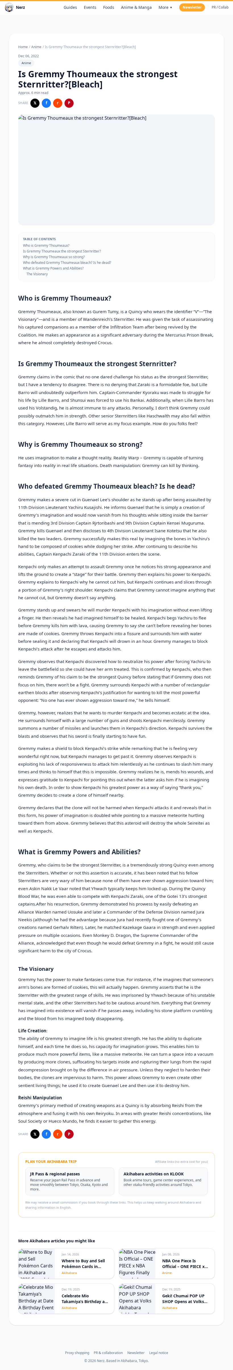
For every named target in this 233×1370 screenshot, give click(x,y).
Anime (36, 47)
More (165, 7)
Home (23, 47)
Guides (70, 7)
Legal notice (158, 1353)
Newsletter (192, 7)
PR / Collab (220, 7)
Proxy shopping (77, 1353)
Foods (108, 7)
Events (90, 7)
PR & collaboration (108, 1353)
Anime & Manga (136, 7)
